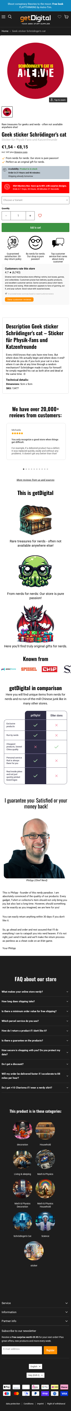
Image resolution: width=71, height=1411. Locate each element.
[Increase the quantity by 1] (30, 215)
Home (5, 31)
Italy (34, 1375)
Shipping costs (20, 152)
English (34, 1366)
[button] (23, 469)
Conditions (29, 1403)
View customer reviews (19, 299)
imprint (40, 1403)
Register (50, 1350)
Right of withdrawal (56, 1403)
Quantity (6, 208)
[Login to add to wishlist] (40, 215)
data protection (13, 1403)
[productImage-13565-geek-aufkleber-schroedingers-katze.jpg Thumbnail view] (7, 112)
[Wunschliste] (59, 17)
